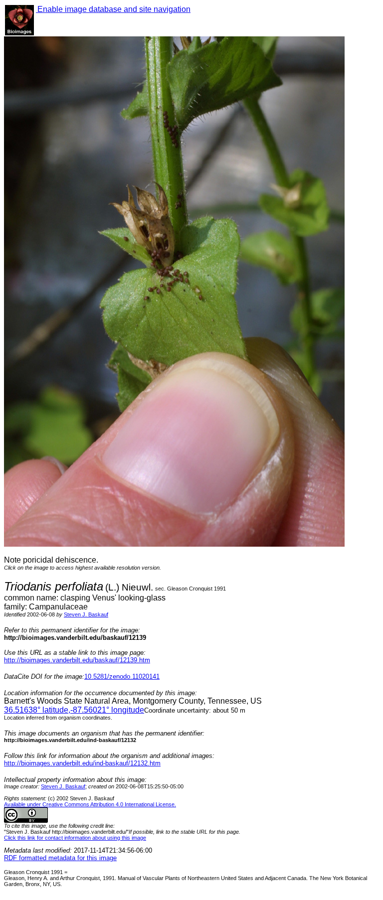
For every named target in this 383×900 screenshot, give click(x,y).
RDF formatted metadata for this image (60, 858)
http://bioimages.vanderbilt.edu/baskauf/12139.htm (77, 660)
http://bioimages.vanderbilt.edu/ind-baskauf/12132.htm (82, 763)
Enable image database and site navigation (113, 9)
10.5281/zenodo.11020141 (122, 676)
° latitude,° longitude (74, 710)
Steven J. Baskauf (86, 614)
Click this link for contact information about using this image (75, 838)
